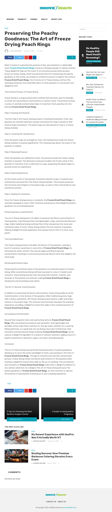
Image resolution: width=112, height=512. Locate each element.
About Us (62, 502)
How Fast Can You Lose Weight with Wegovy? (95, 73)
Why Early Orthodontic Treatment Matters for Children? (95, 87)
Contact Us (51, 502)
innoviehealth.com (69, 507)
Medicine (10, 19)
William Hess (16, 51)
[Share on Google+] (26, 57)
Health (44, 19)
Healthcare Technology (96, 125)
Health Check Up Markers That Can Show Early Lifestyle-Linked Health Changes (96, 103)
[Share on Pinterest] (30, 57)
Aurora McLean (39, 463)
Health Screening (93, 61)
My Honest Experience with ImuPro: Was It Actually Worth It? (52, 436)
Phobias (33, 19)
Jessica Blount (39, 441)
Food (6, 28)
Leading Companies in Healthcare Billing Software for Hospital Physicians (96, 119)
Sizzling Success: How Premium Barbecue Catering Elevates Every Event (52, 456)
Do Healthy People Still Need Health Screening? (93, 53)
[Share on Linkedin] (34, 57)
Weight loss (56, 19)
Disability (22, 19)
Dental (89, 92)
